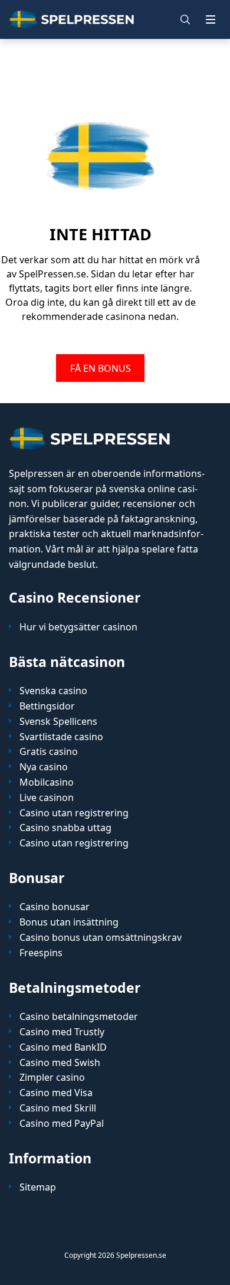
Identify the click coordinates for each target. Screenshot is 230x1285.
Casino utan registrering (74, 813)
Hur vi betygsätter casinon (78, 627)
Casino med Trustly (61, 1032)
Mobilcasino (46, 782)
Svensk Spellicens (58, 721)
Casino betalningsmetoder (78, 1017)
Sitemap (37, 1187)
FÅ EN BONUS (100, 367)
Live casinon (46, 798)
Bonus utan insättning (69, 922)
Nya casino (43, 767)
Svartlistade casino (61, 737)
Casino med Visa (56, 1093)
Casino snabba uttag (65, 828)
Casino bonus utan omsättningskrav (100, 937)
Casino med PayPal (61, 1123)
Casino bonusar (54, 907)
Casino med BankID (63, 1047)
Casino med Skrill (57, 1108)
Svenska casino (53, 691)
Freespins (41, 953)
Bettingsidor (47, 706)
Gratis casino (48, 752)
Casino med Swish (59, 1063)
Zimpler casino (52, 1077)
